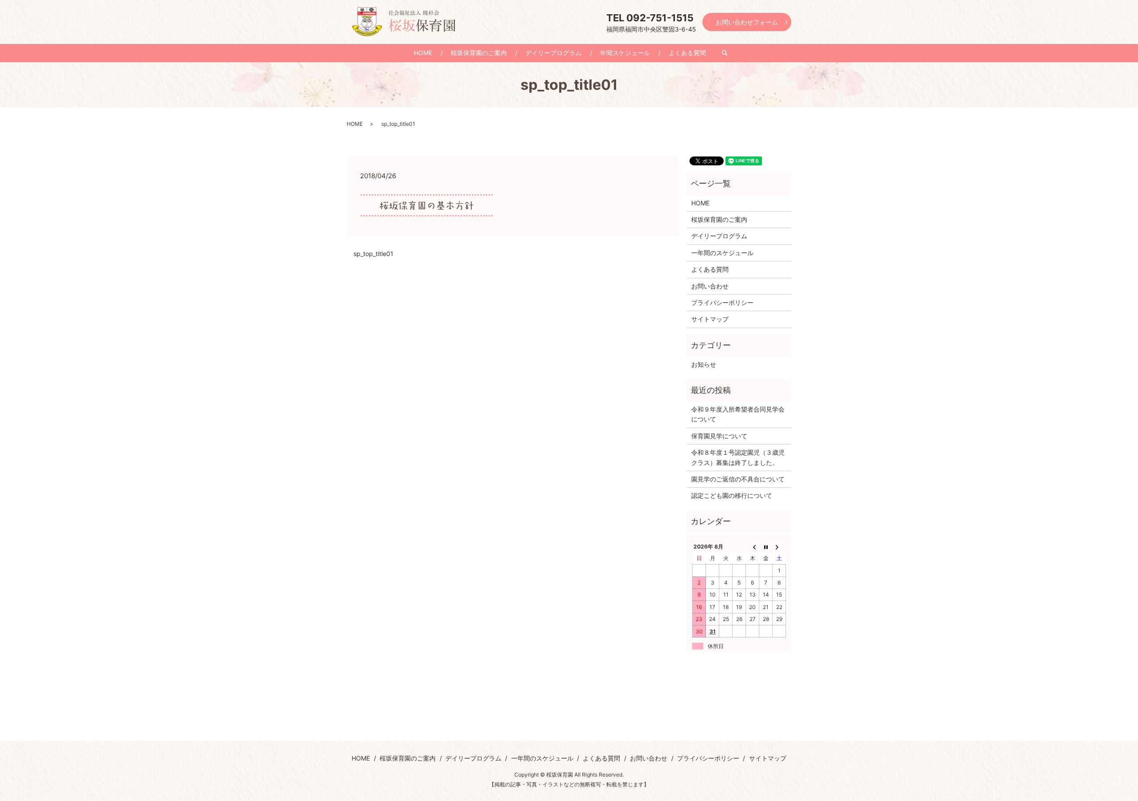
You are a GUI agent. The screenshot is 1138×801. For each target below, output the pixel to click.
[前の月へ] (752, 546)
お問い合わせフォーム (747, 22)
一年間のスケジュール (722, 252)
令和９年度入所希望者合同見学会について (738, 414)
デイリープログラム (553, 52)
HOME (423, 52)
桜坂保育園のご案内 (479, 52)
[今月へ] (766, 546)
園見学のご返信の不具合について (738, 479)
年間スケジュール (625, 52)
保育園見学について (719, 436)
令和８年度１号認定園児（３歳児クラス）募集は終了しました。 (738, 457)
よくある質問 (687, 52)
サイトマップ (710, 319)
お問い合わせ (710, 286)
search (729, 53)
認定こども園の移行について (731, 495)
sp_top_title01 (373, 253)
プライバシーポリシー (722, 302)
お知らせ (703, 364)
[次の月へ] (779, 546)
